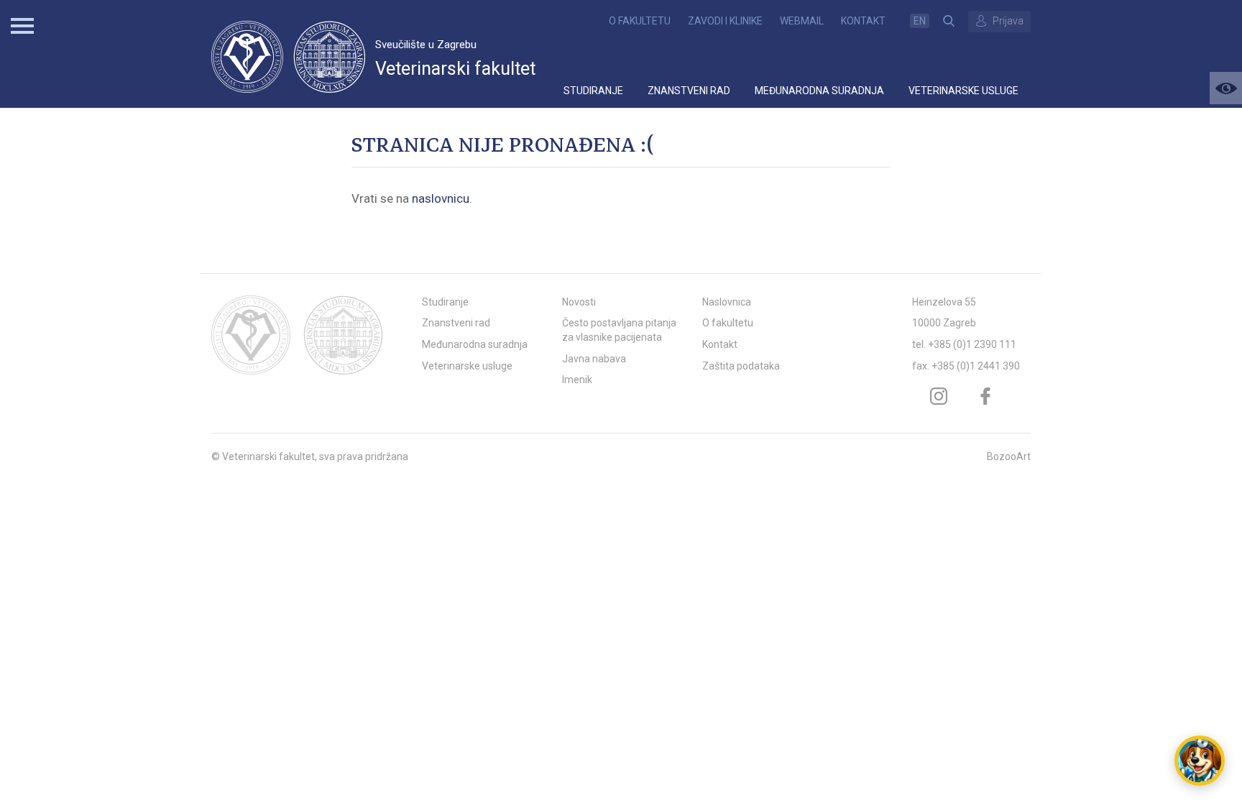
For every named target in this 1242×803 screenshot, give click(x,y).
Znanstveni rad (689, 90)
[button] (1226, 88)
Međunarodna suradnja (819, 90)
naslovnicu (440, 198)
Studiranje (593, 90)
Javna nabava (594, 358)
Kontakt (863, 21)
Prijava (1008, 21)
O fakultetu (640, 21)
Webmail (802, 21)
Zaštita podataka (741, 366)
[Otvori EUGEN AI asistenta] (1199, 760)
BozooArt (1009, 456)
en (920, 21)
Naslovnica (726, 302)
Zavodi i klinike (725, 21)
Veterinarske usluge (963, 90)
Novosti (579, 302)
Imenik (577, 379)
